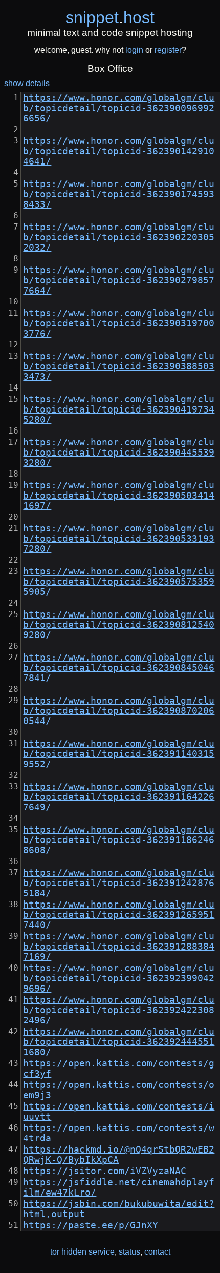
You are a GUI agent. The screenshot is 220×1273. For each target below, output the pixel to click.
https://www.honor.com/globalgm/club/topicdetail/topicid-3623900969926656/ (118, 108)
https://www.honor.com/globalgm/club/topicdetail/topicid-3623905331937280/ (118, 538)
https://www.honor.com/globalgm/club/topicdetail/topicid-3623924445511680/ (118, 1041)
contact (157, 1251)
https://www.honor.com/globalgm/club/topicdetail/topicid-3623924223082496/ (118, 1010)
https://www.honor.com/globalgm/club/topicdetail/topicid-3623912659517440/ (118, 914)
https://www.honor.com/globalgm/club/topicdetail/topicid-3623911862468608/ (118, 840)
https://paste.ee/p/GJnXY (90, 1225)
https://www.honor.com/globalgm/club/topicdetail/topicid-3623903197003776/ (118, 323)
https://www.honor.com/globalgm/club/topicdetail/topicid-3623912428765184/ (118, 883)
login (134, 50)
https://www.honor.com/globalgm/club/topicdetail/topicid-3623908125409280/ (118, 624)
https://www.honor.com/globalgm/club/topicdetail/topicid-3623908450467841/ (118, 667)
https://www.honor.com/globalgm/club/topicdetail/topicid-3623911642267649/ (118, 797)
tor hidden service (82, 1251)
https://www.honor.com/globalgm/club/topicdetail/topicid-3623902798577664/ (118, 280)
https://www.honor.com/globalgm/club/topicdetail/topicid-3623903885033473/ (118, 366)
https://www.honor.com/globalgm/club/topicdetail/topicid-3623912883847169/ (118, 946)
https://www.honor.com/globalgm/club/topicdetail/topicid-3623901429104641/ (118, 151)
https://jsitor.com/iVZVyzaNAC (104, 1171)
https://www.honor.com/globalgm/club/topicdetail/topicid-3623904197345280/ (118, 409)
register (168, 50)
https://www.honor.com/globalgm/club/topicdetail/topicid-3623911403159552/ (118, 753)
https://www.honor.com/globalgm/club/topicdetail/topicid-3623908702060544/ (118, 710)
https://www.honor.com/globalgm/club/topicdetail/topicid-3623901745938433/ (118, 194)
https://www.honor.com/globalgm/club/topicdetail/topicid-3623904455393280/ (118, 452)
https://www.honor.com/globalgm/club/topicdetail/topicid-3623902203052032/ (118, 237)
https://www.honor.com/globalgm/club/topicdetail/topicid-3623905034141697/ (118, 495)
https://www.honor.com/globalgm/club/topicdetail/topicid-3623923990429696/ (118, 978)
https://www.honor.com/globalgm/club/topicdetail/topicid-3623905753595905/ (118, 581)
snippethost (110, 17)
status (129, 1251)
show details (27, 83)
